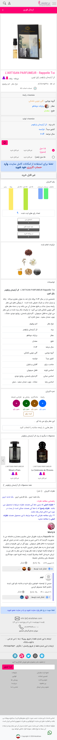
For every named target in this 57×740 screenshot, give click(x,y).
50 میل (40, 157)
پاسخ (35, 563)
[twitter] (28, 656)
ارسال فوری (28, 10)
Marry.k (51, 532)
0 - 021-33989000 (31, 627)
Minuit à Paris (14, 470)
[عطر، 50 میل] (53, 157)
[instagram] (35, 656)
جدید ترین (6, 497)
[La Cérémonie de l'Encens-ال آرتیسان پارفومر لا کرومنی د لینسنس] (42, 452)
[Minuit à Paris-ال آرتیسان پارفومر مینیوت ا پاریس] (14, 452)
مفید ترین (32, 497)
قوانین (14, 676)
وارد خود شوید (23, 165)
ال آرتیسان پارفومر (39, 124)
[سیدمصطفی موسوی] (24, 569)
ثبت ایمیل (8, 666)
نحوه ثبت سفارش (43, 672)
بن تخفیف (42, 683)
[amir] (22, 597)
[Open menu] (54, 3)
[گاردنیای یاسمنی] (32, 262)
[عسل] (20, 271)
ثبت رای (28, 413)
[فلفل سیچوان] (28, 252)
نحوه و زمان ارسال (43, 687)
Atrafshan (37, 736)
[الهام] (48, 577)
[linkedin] (15, 656)
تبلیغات (14, 672)
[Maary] (26, 597)
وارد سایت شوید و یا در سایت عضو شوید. (23, 610)
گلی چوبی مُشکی (36, 101)
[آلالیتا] (29, 569)
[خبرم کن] (5, 142)
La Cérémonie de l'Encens (42, 470)
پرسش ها (14, 680)
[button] (3, 460)
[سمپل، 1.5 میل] (53, 150)
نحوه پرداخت (42, 680)
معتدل (46, 111)
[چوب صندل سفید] (28, 271)
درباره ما (14, 683)
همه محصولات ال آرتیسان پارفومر (18, 485)
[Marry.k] (51, 526)
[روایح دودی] (24, 262)
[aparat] (21, 656)
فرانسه (41, 129)
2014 (42, 134)
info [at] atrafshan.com (31, 618)
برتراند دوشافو (38, 106)
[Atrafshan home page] (44, 3)
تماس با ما (14, 687)
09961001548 (28, 642)
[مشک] (37, 271)
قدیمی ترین (19, 497)
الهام (41, 577)
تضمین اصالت (43, 676)
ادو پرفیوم (6, 84)
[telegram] (42, 656)
